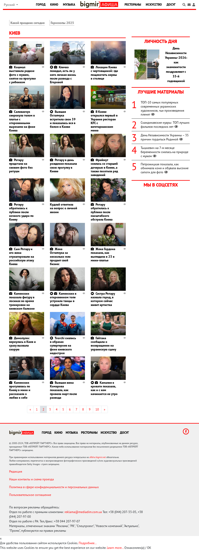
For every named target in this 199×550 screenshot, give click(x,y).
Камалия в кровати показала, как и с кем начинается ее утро (104, 388)
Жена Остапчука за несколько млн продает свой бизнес (60, 256)
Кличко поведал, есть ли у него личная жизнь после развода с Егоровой (63, 74)
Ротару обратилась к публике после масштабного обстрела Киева (102, 211)
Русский (10, 5)
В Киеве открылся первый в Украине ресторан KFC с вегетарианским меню (104, 121)
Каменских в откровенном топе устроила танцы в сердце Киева (63, 299)
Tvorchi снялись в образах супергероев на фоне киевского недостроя (63, 345)
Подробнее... (88, 543)
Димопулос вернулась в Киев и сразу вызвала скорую (22, 343)
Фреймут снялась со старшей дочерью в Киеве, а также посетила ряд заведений (104, 167)
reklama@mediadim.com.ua (83, 512)
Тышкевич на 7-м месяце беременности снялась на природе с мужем (164, 152)
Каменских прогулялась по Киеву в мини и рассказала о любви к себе (19, 390)
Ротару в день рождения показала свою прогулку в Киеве (63, 165)
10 (97, 409)
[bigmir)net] (90, 4)
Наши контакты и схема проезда (31, 479)
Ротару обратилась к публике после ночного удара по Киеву (21, 211)
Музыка (69, 4)
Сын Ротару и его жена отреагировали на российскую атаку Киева (21, 256)
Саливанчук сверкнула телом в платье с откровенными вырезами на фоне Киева (22, 121)
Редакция (15, 471)
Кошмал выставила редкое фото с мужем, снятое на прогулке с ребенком (22, 74)
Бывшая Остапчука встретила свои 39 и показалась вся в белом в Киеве (63, 119)
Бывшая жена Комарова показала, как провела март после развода (63, 390)
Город (40, 4)
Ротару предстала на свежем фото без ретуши (21, 165)
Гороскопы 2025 (62, 23)
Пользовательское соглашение (30, 495)
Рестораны (133, 4)
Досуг (171, 4)
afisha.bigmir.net (97, 457)
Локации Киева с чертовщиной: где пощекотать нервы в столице (104, 72)
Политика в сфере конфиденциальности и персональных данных (54, 487)
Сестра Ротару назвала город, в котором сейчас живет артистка (103, 299)
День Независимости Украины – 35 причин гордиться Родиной (165, 137)
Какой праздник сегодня (27, 23)
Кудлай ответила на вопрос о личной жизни (63, 208)
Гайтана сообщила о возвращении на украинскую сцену (103, 343)
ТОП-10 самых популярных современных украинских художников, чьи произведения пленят (162, 108)
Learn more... (115, 548)
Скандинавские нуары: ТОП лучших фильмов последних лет (165, 125)
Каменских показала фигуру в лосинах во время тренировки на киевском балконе (22, 301)
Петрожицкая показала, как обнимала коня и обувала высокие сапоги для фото (165, 168)
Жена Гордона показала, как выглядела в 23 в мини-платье (103, 254)
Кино (54, 4)
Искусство (154, 4)
